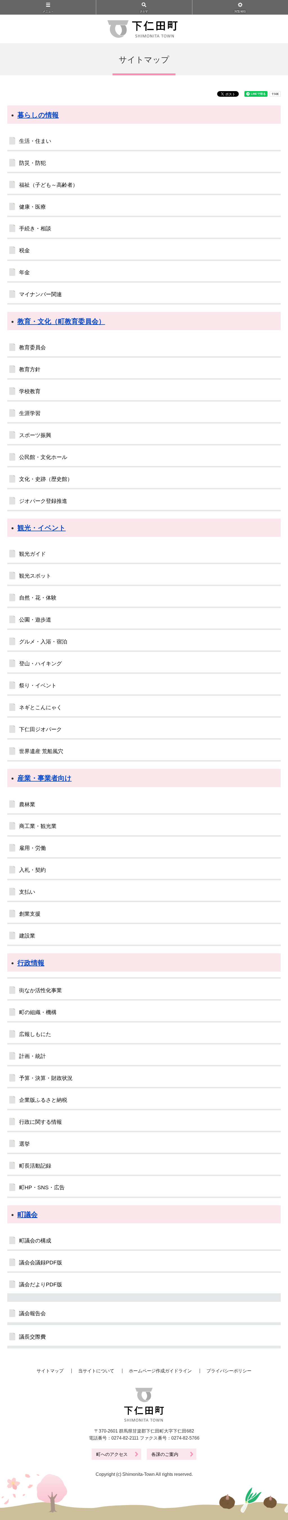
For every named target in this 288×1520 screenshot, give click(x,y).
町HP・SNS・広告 (42, 1187)
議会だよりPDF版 (40, 1284)
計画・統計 (32, 1056)
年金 (24, 272)
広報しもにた (35, 1034)
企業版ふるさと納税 (43, 1100)
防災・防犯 (32, 163)
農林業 (27, 804)
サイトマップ (50, 1370)
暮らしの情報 (38, 115)
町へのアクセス (112, 1454)
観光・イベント (41, 528)
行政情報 (30, 963)
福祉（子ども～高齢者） (48, 185)
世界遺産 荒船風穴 (41, 751)
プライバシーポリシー (228, 1370)
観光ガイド (32, 554)
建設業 (27, 936)
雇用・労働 (32, 848)
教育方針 (29, 369)
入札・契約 (32, 870)
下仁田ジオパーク (40, 729)
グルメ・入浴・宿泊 (43, 642)
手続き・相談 (35, 228)
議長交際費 (32, 1337)
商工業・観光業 (38, 826)
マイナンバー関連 (40, 294)
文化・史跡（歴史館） (46, 479)
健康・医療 (32, 207)
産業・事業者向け (44, 778)
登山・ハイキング (40, 663)
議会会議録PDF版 (40, 1262)
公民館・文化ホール (43, 457)
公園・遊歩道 (35, 620)
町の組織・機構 (38, 1012)
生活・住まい (35, 141)
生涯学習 (29, 413)
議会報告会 (32, 1313)
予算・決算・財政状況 (46, 1078)
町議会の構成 (35, 1241)
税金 (24, 250)
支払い (27, 892)
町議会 (27, 1214)
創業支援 (29, 914)
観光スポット (35, 576)
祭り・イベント (38, 685)
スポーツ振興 (35, 435)
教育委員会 (32, 347)
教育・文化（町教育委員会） (61, 321)
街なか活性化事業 (40, 990)
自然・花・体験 (38, 598)
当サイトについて (96, 1370)
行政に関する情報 (40, 1122)
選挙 (24, 1144)
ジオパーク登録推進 (43, 501)
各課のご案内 (164, 1454)
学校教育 (29, 391)
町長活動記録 (35, 1166)
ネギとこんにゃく (40, 707)
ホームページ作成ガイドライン (160, 1370)
